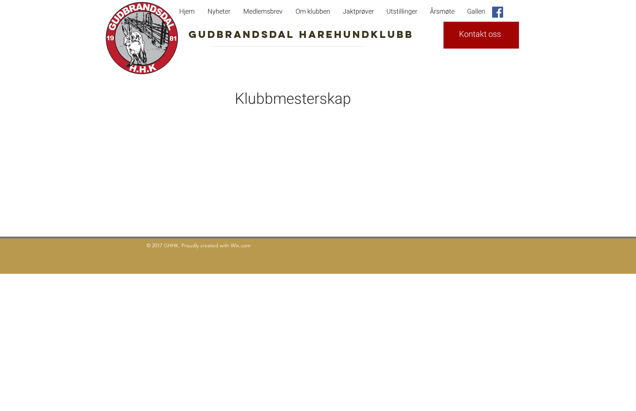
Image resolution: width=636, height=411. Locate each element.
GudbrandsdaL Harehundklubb (268, 34)
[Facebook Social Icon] (497, 12)
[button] (443, 11)
